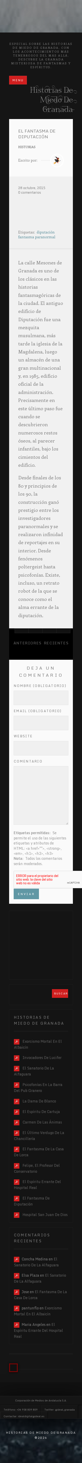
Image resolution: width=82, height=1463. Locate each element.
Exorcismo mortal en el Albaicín (38, 1311)
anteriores (27, 643)
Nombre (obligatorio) (40, 685)
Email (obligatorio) (38, 711)
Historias (27, 146)
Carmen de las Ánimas (42, 1122)
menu (18, 80)
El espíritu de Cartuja (41, 1112)
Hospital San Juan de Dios (45, 1215)
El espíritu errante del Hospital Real (38, 1330)
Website (23, 736)
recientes (56, 643)
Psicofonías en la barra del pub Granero (38, 1088)
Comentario (28, 761)
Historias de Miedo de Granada (41, 6)
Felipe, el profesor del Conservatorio (37, 1168)
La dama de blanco (39, 1101)
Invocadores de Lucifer (42, 1058)
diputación (46, 232)
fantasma (26, 236)
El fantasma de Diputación (32, 1201)
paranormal (45, 236)
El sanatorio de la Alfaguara (36, 1262)
